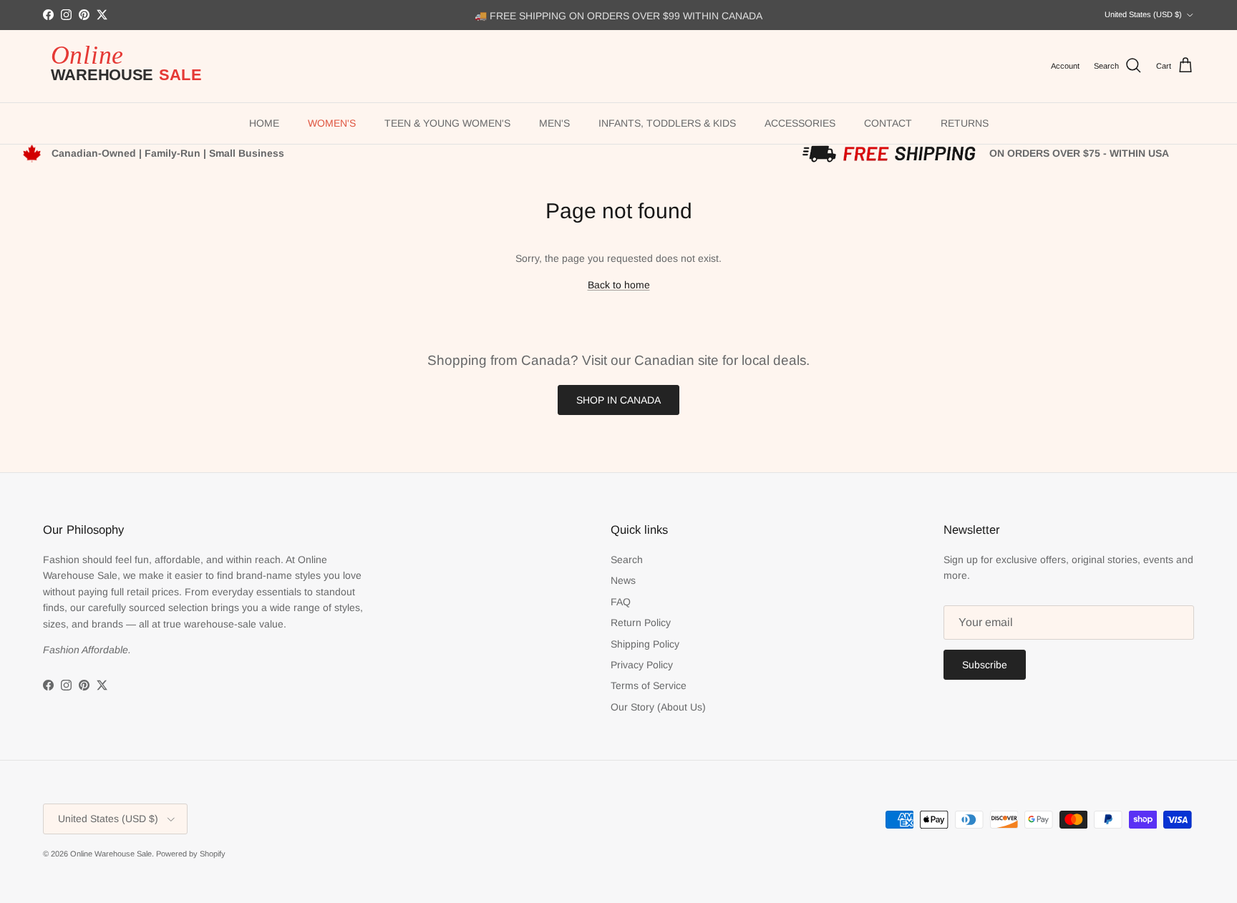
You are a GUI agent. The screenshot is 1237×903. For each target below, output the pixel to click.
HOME (264, 123)
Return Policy (641, 622)
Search (627, 559)
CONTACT (888, 123)
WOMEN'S (332, 123)
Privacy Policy (642, 664)
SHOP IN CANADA (618, 400)
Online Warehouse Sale (111, 853)
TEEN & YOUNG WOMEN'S (447, 123)
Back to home (619, 285)
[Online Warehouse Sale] (132, 66)
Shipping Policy (645, 644)
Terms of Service (649, 685)
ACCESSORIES (800, 123)
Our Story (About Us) (658, 707)
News (623, 580)
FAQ (621, 601)
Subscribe (984, 664)
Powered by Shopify (190, 853)
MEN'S (554, 123)
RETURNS (965, 123)
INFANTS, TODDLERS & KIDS (667, 123)
